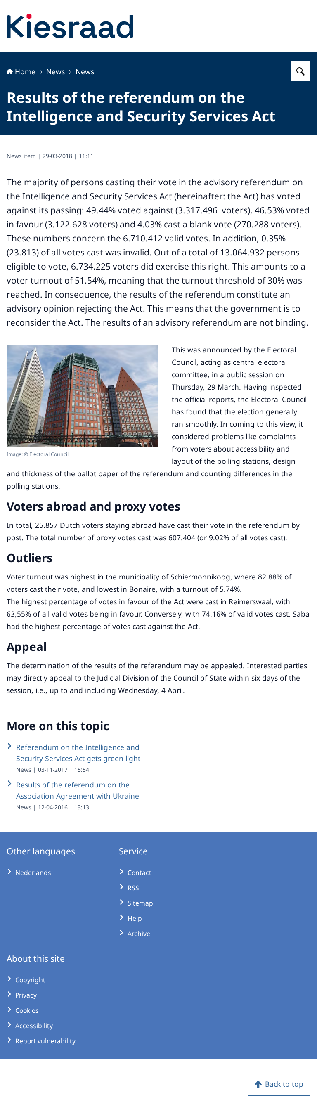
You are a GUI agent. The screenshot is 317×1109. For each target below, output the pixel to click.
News (55, 71)
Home (25, 71)
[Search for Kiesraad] (300, 71)
